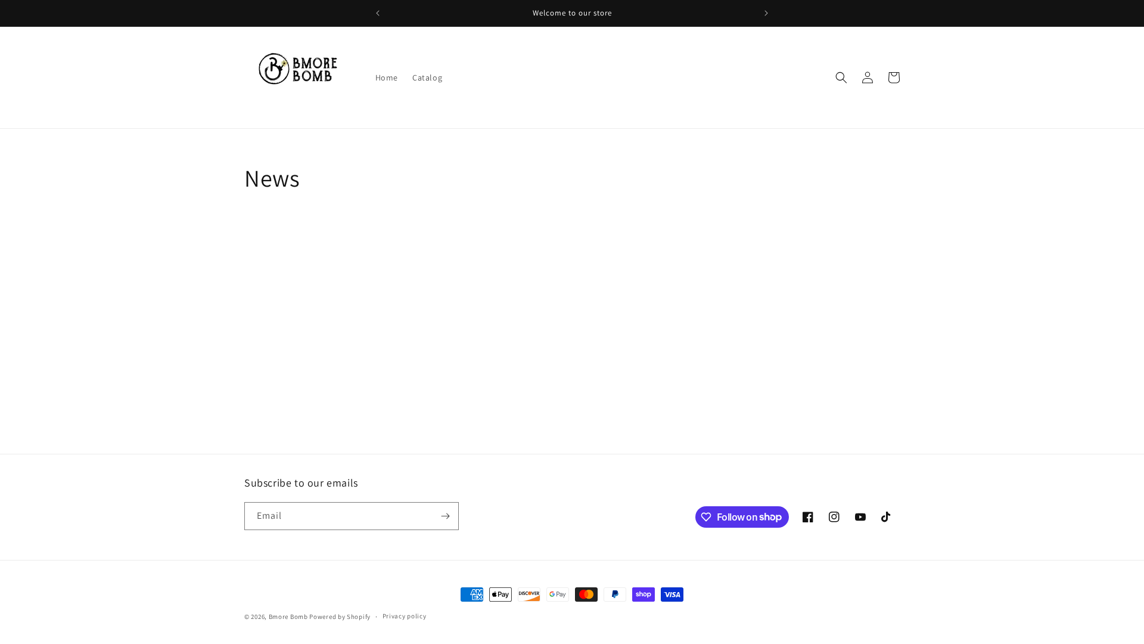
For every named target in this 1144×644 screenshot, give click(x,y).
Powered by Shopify (340, 616)
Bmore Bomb (288, 616)
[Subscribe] (445, 516)
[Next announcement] (766, 13)
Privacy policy (405, 616)
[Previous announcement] (378, 13)
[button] (841, 77)
